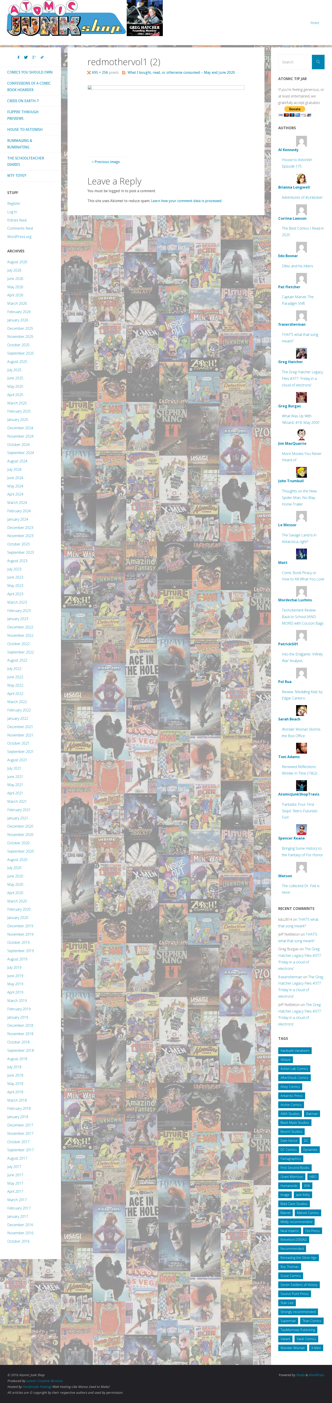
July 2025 (14, 369)
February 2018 (19, 1108)
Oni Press (312, 1231)
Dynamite (310, 1149)
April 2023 (15, 593)
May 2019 (15, 983)
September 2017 (20, 1149)
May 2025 (15, 386)
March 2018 (17, 1100)
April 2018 (15, 1091)
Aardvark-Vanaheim (295, 1050)
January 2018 (17, 1116)
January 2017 (17, 1216)
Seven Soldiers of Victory (299, 1285)
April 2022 (15, 693)
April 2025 (15, 394)
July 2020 (14, 867)
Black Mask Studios (295, 1122)
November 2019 (20, 934)
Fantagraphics (291, 1158)
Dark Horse (289, 1140)
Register (13, 203)
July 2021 (14, 768)
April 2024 (15, 494)
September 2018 (20, 1050)
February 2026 (19, 311)
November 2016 (20, 1232)
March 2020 (17, 901)
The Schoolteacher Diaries (25, 161)
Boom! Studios (291, 1131)
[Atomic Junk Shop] (85, 18)
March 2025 (17, 403)
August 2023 (17, 560)
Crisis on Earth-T (23, 101)
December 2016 (20, 1224)
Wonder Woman (293, 1348)
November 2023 (20, 535)
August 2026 (17, 261)
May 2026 (15, 286)
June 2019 (15, 975)
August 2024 (17, 461)
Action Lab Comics (294, 1068)
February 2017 (19, 1208)
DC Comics (289, 1149)
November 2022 (20, 635)
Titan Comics (311, 1321)
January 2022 (17, 718)
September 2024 (20, 452)
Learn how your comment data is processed (186, 201)
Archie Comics (291, 1105)
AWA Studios (290, 1114)
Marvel (285, 1213)
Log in (12, 211)
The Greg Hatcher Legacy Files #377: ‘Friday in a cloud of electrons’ (302, 378)
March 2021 (17, 801)
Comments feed (20, 228)
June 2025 (15, 378)
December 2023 (20, 527)
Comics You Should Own (30, 72)
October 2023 (18, 544)
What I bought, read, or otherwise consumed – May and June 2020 (181, 72)
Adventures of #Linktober (302, 197)
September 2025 (20, 353)
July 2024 (14, 469)
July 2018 (14, 1066)
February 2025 (19, 411)
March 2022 (17, 701)
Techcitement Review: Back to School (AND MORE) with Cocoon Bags (303, 617)
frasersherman (290, 976)
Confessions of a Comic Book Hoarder (29, 86)
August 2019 (17, 959)
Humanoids (289, 1186)
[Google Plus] (34, 57)
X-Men (316, 1348)
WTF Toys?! (16, 175)
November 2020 (20, 834)
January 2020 (17, 917)
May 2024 (15, 486)
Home (315, 22)
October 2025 (18, 344)
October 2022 (18, 643)
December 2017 (20, 1125)
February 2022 (19, 710)
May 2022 (15, 685)
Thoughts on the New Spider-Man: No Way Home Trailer (299, 498)
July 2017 (14, 1166)
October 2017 (18, 1141)
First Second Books (295, 1167)
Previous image (107, 162)
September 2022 (20, 652)
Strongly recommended (298, 1312)
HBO (313, 1177)
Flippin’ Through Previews (23, 115)
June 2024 (15, 477)
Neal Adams (290, 1231)
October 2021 (18, 743)
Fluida (300, 1375)
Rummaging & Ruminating (19, 143)
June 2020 (15, 876)
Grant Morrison (292, 1177)
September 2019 (20, 950)
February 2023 (19, 610)
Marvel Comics (308, 1213)
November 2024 (20, 436)
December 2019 (20, 925)
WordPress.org (19, 236)
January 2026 (17, 320)
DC (306, 1140)
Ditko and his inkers (297, 265)
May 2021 (15, 784)
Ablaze (286, 1059)
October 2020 (18, 842)
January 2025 (17, 419)
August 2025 (17, 361)
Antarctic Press (292, 1096)
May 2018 (15, 1083)
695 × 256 (100, 72)
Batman (312, 1114)
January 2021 (17, 818)
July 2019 (14, 967)
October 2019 (18, 942)
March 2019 (17, 1000)
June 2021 (15, 776)
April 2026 (15, 295)
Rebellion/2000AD (294, 1239)
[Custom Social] (42, 57)
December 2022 (20, 627)
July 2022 (14, 668)
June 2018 (15, 1075)
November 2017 (20, 1133)
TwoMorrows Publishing (298, 1330)
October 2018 (18, 1042)
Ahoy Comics (290, 1087)
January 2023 (17, 618)
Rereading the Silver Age (299, 1257)
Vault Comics (306, 1339)
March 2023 (17, 602)
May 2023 (15, 585)
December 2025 (20, 328)
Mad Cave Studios (294, 1204)
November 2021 (20, 735)
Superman (288, 1321)
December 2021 (20, 726)
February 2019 (19, 1008)
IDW (307, 1186)
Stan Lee (287, 1303)
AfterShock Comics (295, 1077)
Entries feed (16, 220)
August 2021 (17, 759)
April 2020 (15, 892)
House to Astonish (25, 129)
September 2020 (20, 851)
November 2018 (20, 1033)
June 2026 (15, 278)
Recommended (292, 1248)
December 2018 (20, 1025)
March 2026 (17, 303)
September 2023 (20, 552)
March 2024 (17, 502)
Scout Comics (291, 1276)
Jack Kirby (303, 1195)
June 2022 (15, 676)
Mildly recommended (296, 1222)
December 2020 (20, 826)
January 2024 (17, 519)
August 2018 (17, 1058)
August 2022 (17, 660)
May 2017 (15, 1183)
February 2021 (19, 809)
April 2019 (15, 992)
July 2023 (14, 569)
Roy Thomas (290, 1267)
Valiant (285, 1339)
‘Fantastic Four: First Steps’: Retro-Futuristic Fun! (300, 811)
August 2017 (17, 1158)
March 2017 (17, 1199)
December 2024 (20, 427)
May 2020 (15, 884)
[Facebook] (18, 57)
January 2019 (17, 1017)
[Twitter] (26, 57)
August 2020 (17, 859)
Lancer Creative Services (44, 1381)
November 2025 (20, 336)
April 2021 (15, 793)
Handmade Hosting (36, 1387)
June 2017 (15, 1174)
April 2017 (15, 1191)
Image (285, 1195)
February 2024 (19, 510)
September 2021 (20, 751)
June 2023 (15, 577)
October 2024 (18, 444)
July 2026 (14, 270)
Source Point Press (295, 1294)
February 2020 (19, 909)
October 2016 (18, 1241)
